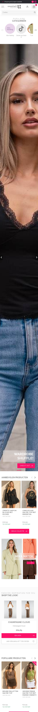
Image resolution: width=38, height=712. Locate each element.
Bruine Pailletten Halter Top (10, 692)
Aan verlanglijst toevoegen (17, 641)
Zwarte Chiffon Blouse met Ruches (9, 512)
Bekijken (18, 635)
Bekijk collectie (17, 531)
